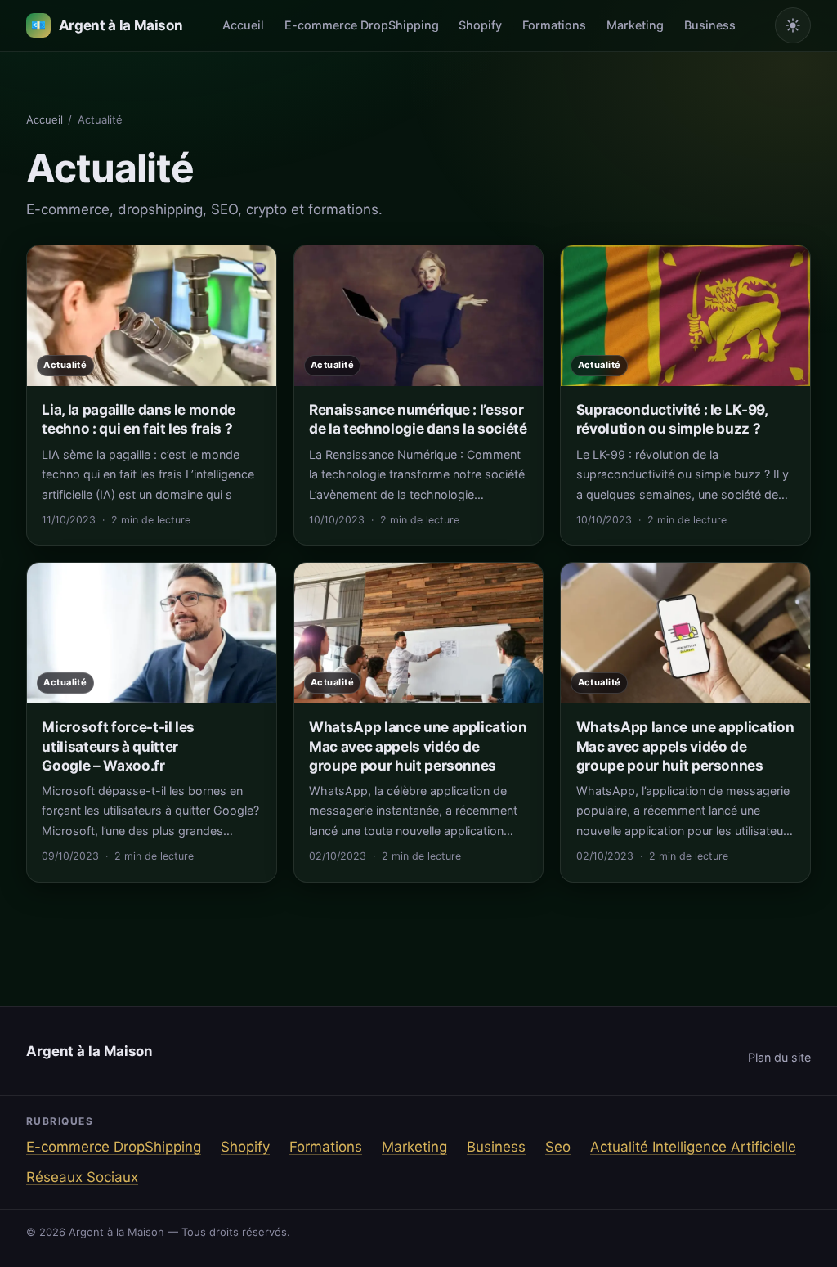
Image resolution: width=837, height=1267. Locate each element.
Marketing (635, 25)
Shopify (480, 25)
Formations (554, 25)
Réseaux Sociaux (82, 1177)
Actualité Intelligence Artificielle (693, 1147)
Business (710, 25)
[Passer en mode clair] (793, 25)
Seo (558, 1147)
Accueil (243, 25)
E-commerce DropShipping (361, 25)
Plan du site (779, 1057)
